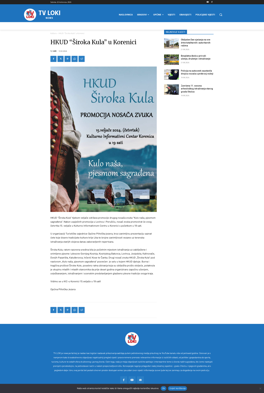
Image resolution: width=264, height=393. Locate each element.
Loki (55, 51)
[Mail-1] (140, 379)
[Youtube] (207, 2)
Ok (163, 388)
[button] (220, 14)
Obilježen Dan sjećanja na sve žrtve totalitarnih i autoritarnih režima (195, 42)
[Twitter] (60, 59)
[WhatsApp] (75, 59)
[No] (260, 388)
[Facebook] (212, 2)
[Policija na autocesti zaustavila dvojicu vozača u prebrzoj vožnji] (171, 74)
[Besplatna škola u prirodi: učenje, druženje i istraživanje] (171, 59)
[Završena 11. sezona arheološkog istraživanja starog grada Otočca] (171, 89)
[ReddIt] (82, 59)
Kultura (53, 33)
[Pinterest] (67, 59)
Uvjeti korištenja (177, 388)
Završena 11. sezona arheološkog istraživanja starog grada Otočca (197, 89)
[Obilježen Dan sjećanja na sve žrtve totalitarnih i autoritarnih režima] (171, 43)
